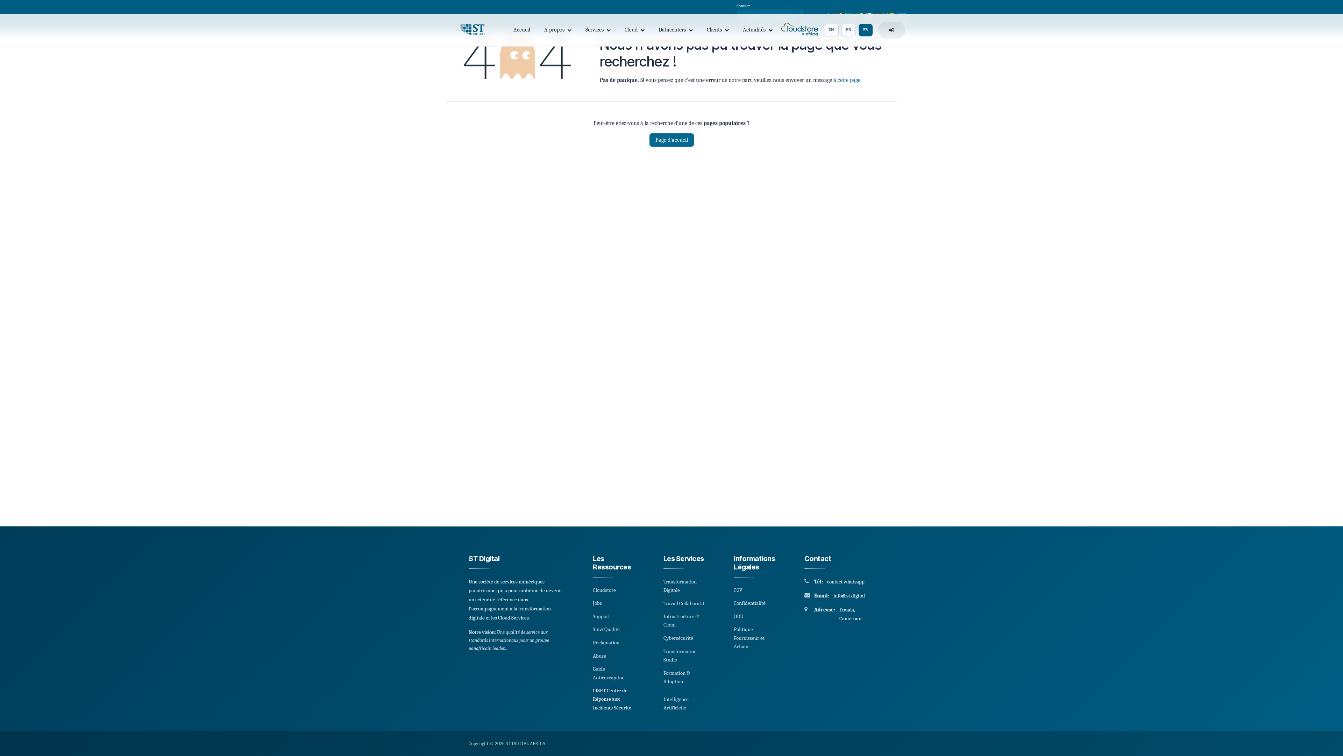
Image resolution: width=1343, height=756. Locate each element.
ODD (738, 616)
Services (594, 30)
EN (848, 29)
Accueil (521, 30)
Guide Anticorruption (609, 673)
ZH (831, 29)
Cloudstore (604, 590)
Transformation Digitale (680, 586)
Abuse (599, 656)
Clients (714, 30)
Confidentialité (750, 603)
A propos (554, 30)
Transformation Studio (680, 655)
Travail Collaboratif (683, 603)
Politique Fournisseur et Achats (749, 638)
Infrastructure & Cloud (681, 620)
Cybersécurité (678, 638)
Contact (743, 6)
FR (865, 29)
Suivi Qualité (606, 629)
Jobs (597, 603)
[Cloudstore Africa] (798, 30)
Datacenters (672, 30)
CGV (738, 590)
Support (601, 616)
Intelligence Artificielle (676, 703)
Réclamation (606, 642)
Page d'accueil (671, 140)
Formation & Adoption (676, 677)
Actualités (754, 30)
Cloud (631, 30)
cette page (849, 80)
